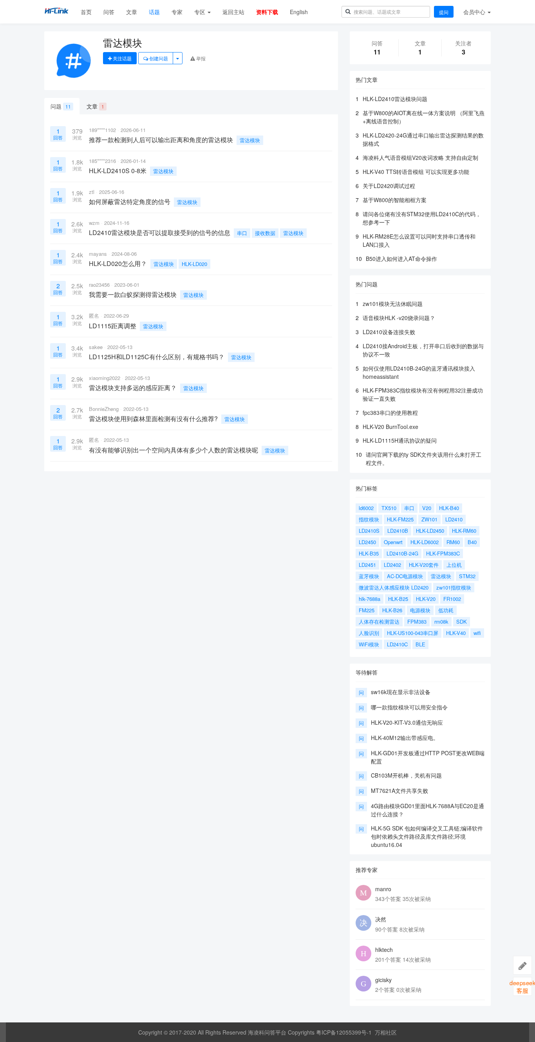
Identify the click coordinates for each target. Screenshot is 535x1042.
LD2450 (367, 542)
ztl (91, 191)
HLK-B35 (369, 553)
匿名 (94, 315)
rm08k (441, 621)
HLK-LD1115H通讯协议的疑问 (400, 440)
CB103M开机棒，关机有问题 (406, 775)
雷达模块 (250, 140)
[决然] (363, 923)
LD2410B (397, 530)
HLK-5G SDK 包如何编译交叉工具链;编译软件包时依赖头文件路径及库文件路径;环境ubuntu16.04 (427, 836)
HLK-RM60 (464, 530)
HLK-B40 (449, 508)
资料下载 (267, 12)
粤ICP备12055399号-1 (344, 1032)
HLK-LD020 (194, 264)
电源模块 (420, 610)
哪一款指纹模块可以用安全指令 (409, 707)
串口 (242, 233)
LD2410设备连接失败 (389, 332)
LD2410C (397, 644)
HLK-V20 (426, 598)
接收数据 (265, 233)
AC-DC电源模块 (405, 576)
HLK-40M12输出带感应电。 (405, 738)
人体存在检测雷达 (379, 621)
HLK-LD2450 (430, 530)
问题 (61, 106)
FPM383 (417, 621)
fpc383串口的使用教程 (390, 412)
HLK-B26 (392, 610)
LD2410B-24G (402, 553)
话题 (154, 12)
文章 (131, 12)
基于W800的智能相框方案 (395, 200)
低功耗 (446, 610)
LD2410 (454, 519)
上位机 (454, 564)
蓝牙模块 (369, 576)
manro (383, 889)
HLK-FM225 (400, 519)
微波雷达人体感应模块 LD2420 (393, 587)
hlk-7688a (369, 598)
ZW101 (429, 519)
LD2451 (367, 564)
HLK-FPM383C (443, 553)
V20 (426, 508)
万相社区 (386, 1032)
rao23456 (99, 284)
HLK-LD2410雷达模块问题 (395, 99)
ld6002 (366, 508)
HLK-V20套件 (424, 564)
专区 (200, 12)
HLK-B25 (398, 598)
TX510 (388, 508)
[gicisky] (363, 983)
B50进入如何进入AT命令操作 (401, 258)
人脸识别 (369, 633)
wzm (94, 222)
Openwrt (393, 542)
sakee (96, 347)
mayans (98, 253)
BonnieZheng (104, 408)
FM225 (366, 610)
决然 (380, 919)
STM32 (467, 576)
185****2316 (102, 161)
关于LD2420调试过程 (389, 186)
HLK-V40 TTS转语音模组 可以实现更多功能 (416, 171)
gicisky (383, 980)
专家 (177, 12)
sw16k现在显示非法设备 (400, 692)
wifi (477, 633)
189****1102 (102, 130)
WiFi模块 (369, 644)
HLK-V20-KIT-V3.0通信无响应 (407, 722)
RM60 (453, 542)
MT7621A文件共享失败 (399, 790)
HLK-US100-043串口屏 (412, 633)
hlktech (384, 949)
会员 (474, 12)
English (299, 12)
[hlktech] (363, 953)
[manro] (363, 893)
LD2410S (369, 530)
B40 (472, 542)
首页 (86, 12)
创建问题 (158, 58)
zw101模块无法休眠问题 (393, 304)
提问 (443, 12)
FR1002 (452, 598)
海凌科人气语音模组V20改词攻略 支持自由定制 (420, 157)
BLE (420, 644)
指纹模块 (369, 519)
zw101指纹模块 (453, 587)
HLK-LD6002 (424, 542)
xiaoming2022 (104, 378)
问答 (108, 12)
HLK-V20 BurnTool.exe (390, 427)
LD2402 (392, 564)
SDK (461, 621)
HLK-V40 (456, 633)
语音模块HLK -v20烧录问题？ (399, 318)
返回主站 (233, 12)
